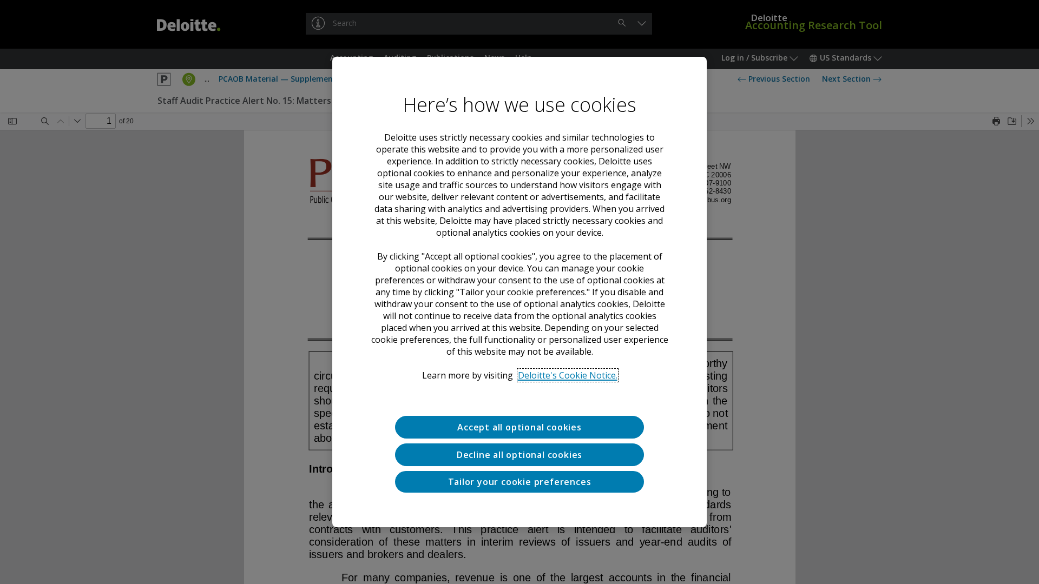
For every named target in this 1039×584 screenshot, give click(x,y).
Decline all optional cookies (519, 455)
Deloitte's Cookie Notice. (567, 375)
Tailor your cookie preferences (519, 482)
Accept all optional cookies (519, 427)
